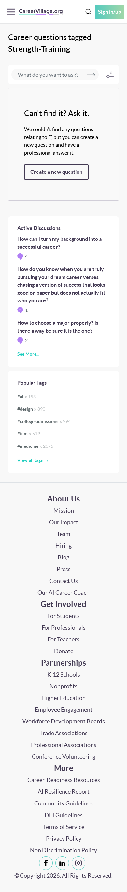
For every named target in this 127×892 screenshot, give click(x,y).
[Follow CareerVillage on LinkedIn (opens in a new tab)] (63, 863)
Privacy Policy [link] (63, 838)
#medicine (35, 446)
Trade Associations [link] (63, 733)
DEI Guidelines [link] (64, 815)
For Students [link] (63, 615)
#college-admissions (44, 421)
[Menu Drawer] (12, 11)
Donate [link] (63, 651)
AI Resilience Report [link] (64, 791)
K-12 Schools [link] (63, 674)
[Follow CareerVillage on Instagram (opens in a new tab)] (80, 863)
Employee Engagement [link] (63, 709)
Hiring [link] (63, 545)
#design (31, 409)
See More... (28, 354)
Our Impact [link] (63, 522)
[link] (46, 863)
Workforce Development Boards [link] (63, 721)
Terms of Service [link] (63, 826)
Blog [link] (63, 557)
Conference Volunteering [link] (63, 756)
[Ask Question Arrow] (91, 74)
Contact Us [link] (63, 580)
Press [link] (64, 569)
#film (28, 433)
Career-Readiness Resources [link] (63, 779)
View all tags (30, 460)
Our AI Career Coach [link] (63, 592)
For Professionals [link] (64, 627)
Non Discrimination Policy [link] (63, 850)
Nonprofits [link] (63, 686)
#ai (26, 396)
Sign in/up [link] (109, 12)
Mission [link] (63, 510)
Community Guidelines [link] (63, 803)
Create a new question (56, 172)
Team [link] (63, 533)
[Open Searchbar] (88, 11)
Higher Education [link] (63, 697)
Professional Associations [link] (63, 744)
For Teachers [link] (63, 639)
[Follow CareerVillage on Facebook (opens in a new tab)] (47, 863)
